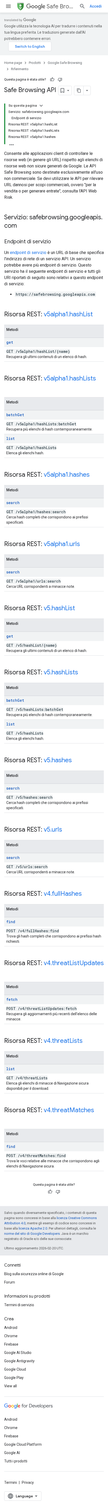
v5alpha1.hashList (68, 314)
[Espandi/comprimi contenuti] (41, 105)
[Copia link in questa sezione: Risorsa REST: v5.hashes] (77, 761)
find (10, 921)
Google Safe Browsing (65, 63)
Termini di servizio (19, 1305)
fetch (12, 999)
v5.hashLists (61, 672)
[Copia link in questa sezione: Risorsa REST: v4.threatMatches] (9, 1119)
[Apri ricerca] (82, 6)
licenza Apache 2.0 (33, 1228)
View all (10, 1386)
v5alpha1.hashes (67, 475)
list (10, 438)
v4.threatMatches (69, 1110)
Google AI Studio (17, 1353)
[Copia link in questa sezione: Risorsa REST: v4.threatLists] (88, 1041)
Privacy (28, 1482)
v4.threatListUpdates (74, 963)
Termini (10, 1482)
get (9, 342)
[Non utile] (60, 79)
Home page (13, 63)
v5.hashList (59, 608)
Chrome (11, 1336)
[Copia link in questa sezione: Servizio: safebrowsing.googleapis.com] (22, 226)
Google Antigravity (19, 1361)
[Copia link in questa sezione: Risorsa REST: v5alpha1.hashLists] (9, 387)
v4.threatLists (63, 1041)
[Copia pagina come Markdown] (79, 90)
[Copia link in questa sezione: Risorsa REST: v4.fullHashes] (87, 894)
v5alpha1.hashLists (70, 378)
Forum (9, 1282)
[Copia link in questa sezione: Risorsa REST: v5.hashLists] (83, 673)
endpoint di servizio (28, 252)
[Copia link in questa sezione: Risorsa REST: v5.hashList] (80, 609)
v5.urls (53, 829)
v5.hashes (58, 760)
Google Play (14, 1378)
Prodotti (35, 63)
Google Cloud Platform (23, 1444)
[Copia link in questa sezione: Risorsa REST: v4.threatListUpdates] (9, 972)
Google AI (12, 1453)
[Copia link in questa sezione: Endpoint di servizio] (56, 242)
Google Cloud (15, 1369)
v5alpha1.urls (62, 544)
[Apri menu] (8, 6)
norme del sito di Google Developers (32, 1234)
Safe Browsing (61, 6)
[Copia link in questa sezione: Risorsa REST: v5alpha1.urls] (85, 544)
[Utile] (52, 79)
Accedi (96, 6)
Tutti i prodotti (15, 1461)
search (13, 502)
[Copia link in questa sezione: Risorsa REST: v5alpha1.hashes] (95, 475)
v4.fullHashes (63, 894)
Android (10, 1328)
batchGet (15, 414)
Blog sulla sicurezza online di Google (34, 1274)
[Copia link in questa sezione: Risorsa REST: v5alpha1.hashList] (98, 315)
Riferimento (20, 69)
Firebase (11, 1344)
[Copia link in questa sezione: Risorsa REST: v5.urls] (67, 830)
